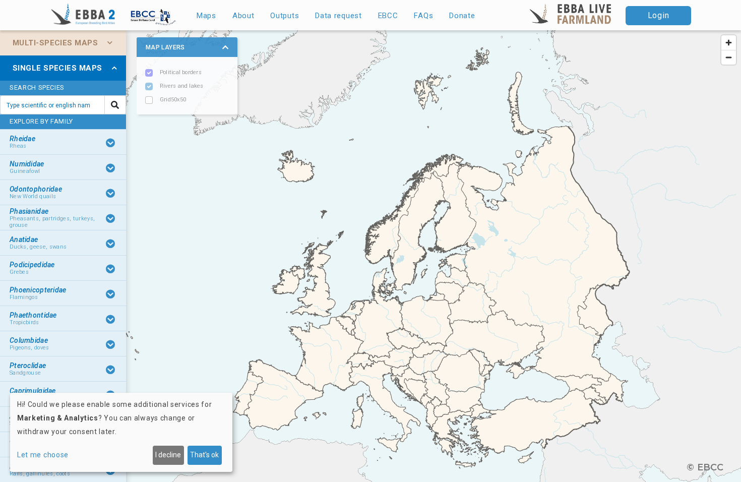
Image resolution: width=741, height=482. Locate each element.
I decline (168, 455)
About (243, 15)
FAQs (423, 15)
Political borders (181, 72)
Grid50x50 (173, 99)
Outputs (284, 15)
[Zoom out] (728, 57)
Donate (462, 15)
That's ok (204, 455)
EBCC (388, 15)
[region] (370, 256)
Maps (206, 15)
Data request (338, 15)
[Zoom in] (728, 42)
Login (658, 15)
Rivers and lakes (182, 86)
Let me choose (43, 455)
